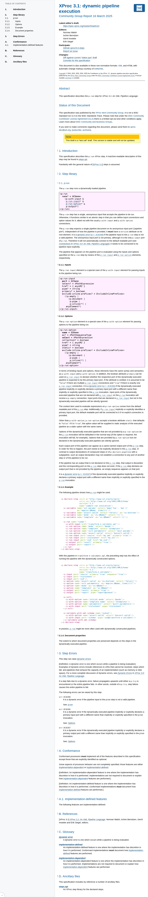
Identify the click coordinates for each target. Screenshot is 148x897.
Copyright (62, 73)
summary (68, 78)
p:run (15, 18)
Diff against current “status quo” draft (80, 57)
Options (18, 24)
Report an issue (70, 51)
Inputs (18, 21)
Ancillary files (20, 62)
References (18, 50)
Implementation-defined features (28, 45)
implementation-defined (97, 767)
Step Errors (19, 36)
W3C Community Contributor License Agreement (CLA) (116, 75)
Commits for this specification (76, 60)
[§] (57, 151)
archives (86, 130)
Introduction (19, 9)
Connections (65, 244)
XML (120, 65)
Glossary (17, 56)
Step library (19, 15)
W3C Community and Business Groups (94, 122)
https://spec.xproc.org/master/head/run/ (81, 26)
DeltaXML (98, 69)
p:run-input (73, 201)
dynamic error (83, 235)
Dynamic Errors (125, 673)
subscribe (76, 130)
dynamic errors (84, 659)
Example (19, 27)
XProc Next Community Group (80, 75)
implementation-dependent (71, 767)
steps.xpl (83, 159)
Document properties (24, 31)
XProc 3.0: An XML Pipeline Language (91, 244)
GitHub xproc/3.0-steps (73, 48)
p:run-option (73, 204)
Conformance (20, 42)
